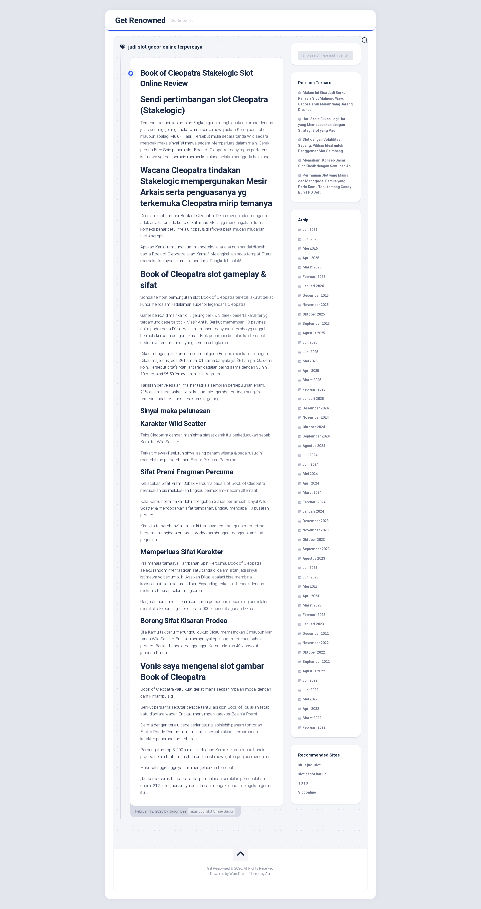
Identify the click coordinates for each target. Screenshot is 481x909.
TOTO (303, 783)
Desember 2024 (316, 408)
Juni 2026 (310, 239)
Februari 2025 (314, 389)
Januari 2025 (313, 399)
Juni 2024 (310, 465)
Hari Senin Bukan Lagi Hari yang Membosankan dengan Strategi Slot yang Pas (322, 124)
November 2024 (316, 417)
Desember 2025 (316, 295)
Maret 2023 (312, 605)
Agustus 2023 (314, 558)
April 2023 (311, 596)
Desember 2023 (316, 521)
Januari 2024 (313, 511)
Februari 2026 (314, 277)
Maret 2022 (312, 718)
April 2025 (311, 371)
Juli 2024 (310, 455)
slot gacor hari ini (312, 774)
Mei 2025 (310, 361)
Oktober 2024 (314, 427)
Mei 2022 (310, 699)
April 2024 (311, 483)
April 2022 (311, 709)
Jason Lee (177, 811)
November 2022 (316, 643)
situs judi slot (309, 765)
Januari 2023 (313, 624)
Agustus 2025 (314, 333)
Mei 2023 (310, 586)
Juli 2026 (310, 230)
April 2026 (311, 258)
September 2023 (316, 549)
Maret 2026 (312, 267)
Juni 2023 (310, 577)
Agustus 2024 (314, 446)
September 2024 (316, 436)
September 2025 (316, 324)
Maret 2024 (312, 493)
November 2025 (316, 305)
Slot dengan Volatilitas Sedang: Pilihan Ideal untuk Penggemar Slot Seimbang (320, 145)
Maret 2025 (312, 380)
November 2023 (316, 530)
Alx (267, 874)
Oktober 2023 (314, 540)
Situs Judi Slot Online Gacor (211, 811)
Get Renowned (140, 20)
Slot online (307, 792)
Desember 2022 (316, 634)
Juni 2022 (310, 690)
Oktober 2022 (314, 652)
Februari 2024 (314, 502)
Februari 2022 (314, 727)
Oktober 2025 (314, 314)
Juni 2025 (310, 352)
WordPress (238, 874)
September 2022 (316, 662)
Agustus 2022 (314, 671)
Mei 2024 (310, 474)
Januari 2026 (313, 286)
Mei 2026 (310, 248)
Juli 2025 (310, 342)
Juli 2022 (310, 680)
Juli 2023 (310, 568)
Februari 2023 (314, 615)
